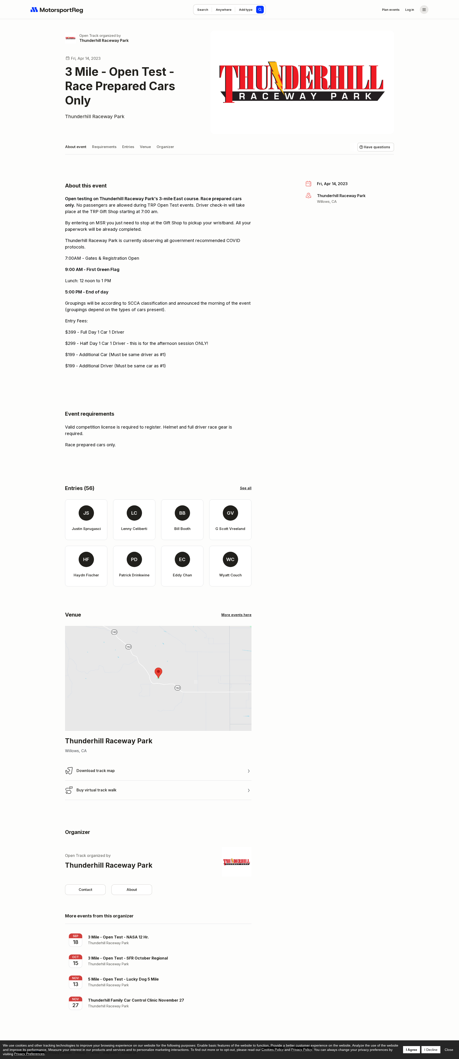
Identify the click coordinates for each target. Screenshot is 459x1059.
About (131, 889)
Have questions (377, 147)
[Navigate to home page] (57, 9)
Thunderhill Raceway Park (104, 40)
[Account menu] (424, 9)
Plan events (390, 9)
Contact (85, 889)
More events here (236, 615)
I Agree (411, 1050)
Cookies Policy (273, 1049)
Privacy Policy (301, 1049)
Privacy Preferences (29, 1054)
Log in (409, 9)
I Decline (430, 1050)
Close (449, 1050)
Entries (128, 146)
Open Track (88, 35)
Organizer (165, 146)
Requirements (104, 146)
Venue (145, 146)
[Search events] (260, 9)
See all (245, 488)
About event (75, 146)
